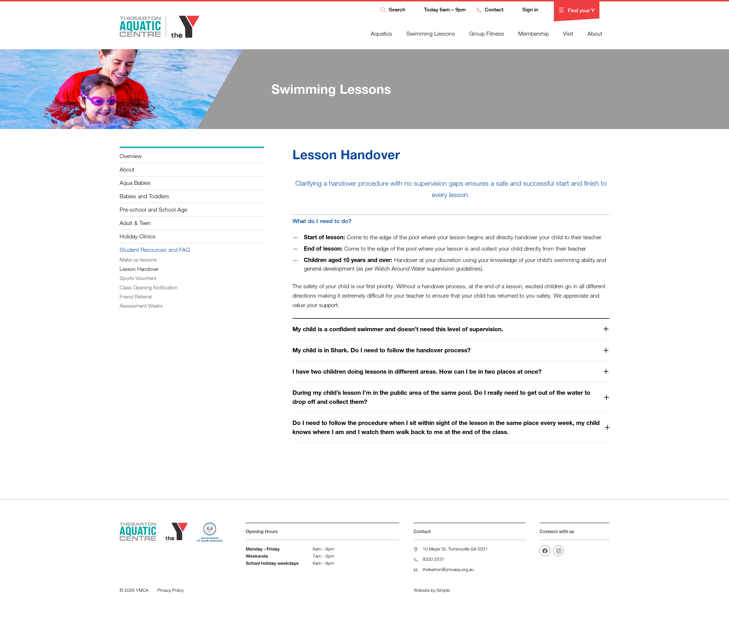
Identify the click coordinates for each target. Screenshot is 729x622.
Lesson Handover (139, 269)
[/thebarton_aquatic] (558, 550)
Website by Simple (432, 590)
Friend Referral (135, 296)
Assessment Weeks (141, 305)
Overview (131, 156)
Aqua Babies (135, 182)
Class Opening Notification (148, 287)
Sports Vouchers (138, 278)
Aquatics (381, 33)
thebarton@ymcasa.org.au (448, 569)
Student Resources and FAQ (155, 249)
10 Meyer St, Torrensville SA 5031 (455, 548)
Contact (493, 10)
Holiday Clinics (137, 236)
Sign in (529, 10)
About (594, 33)
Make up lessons (138, 259)
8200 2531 (433, 559)
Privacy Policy (170, 590)
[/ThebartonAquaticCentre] (545, 550)
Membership (533, 33)
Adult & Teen (135, 223)
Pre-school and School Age (153, 209)
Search (396, 10)
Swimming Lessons (430, 33)
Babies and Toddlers (144, 196)
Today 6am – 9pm (444, 10)
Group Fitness (486, 33)
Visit (568, 33)
